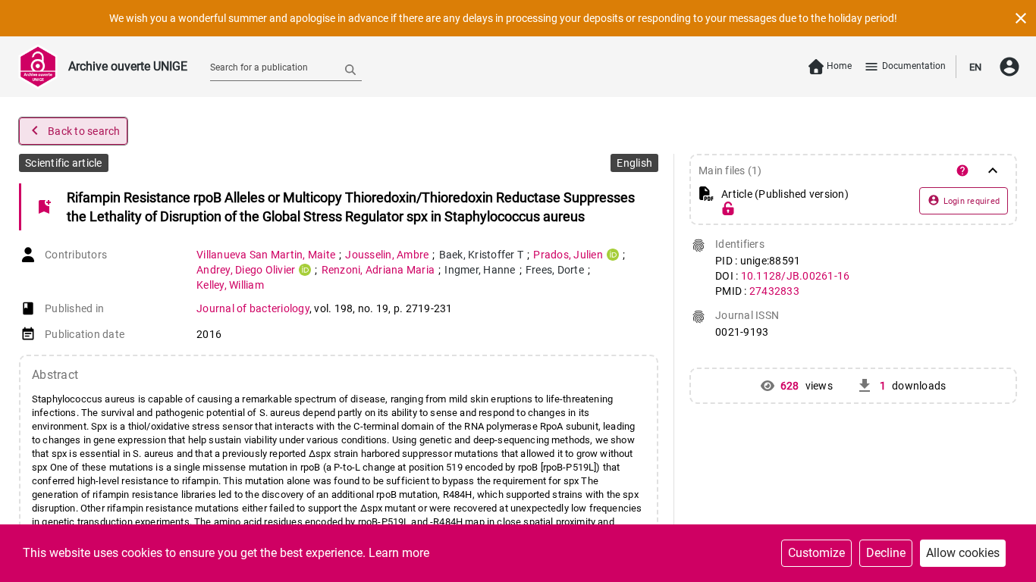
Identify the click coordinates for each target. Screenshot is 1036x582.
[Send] (350, 69)
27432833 (774, 291)
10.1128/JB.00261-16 (795, 276)
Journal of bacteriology (252, 308)
